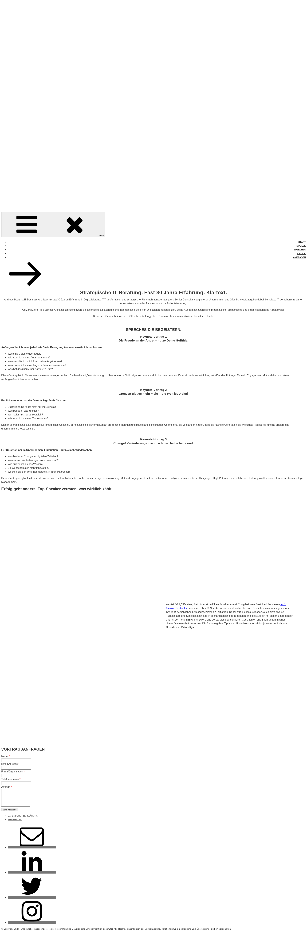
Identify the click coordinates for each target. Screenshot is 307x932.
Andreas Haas (27, 199)
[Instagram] (32, 922)
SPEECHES (300, 249)
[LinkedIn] (32, 872)
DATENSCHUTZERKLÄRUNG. (23, 815)
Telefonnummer (10, 779)
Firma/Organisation (13, 771)
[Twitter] (32, 897)
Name (5, 756)
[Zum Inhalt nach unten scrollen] (25, 285)
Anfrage (6, 787)
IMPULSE (301, 246)
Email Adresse (10, 764)
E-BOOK (301, 253)
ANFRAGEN (299, 257)
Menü (101, 235)
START (302, 242)
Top (299, 924)
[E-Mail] (32, 847)
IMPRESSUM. (15, 819)
